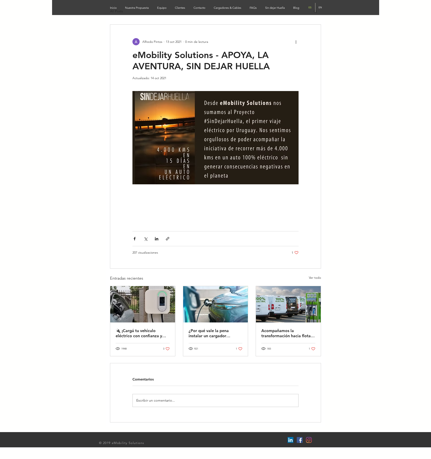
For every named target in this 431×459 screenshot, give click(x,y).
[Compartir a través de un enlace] (167, 239)
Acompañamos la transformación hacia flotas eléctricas (286, 333)
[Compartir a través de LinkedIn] (156, 239)
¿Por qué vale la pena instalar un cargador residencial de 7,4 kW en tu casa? (214, 333)
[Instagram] (309, 440)
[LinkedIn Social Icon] (290, 440)
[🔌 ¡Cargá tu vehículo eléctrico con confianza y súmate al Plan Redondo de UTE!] (142, 304)
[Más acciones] (296, 41)
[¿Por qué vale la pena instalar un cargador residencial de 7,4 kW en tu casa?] (215, 304)
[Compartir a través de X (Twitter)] (145, 239)
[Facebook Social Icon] (300, 440)
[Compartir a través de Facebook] (134, 239)
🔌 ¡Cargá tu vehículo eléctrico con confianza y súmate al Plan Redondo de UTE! (141, 333)
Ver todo (315, 278)
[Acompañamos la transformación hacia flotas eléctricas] (288, 304)
